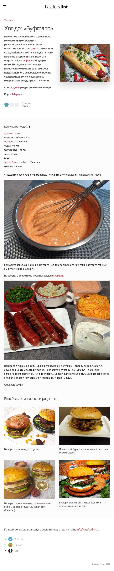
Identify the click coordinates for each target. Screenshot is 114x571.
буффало (28, 60)
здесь (16, 87)
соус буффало (11, 162)
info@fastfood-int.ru (88, 529)
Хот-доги (8, 20)
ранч (33, 48)
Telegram (17, 94)
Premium (58, 275)
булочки (8, 133)
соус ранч (9, 141)
